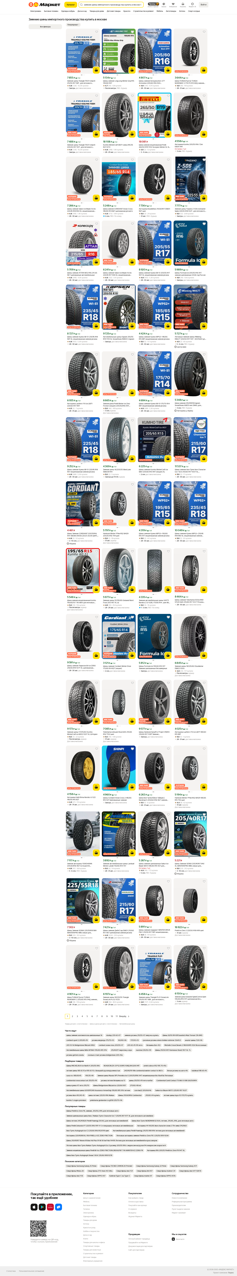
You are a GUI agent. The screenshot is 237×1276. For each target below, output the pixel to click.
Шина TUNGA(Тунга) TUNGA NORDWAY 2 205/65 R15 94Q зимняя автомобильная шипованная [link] (82, 998)
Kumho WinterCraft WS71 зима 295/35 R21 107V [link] (118, 146)
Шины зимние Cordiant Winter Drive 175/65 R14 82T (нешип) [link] (117, 667)
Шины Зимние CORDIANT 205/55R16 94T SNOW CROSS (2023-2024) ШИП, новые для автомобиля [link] (82, 535)
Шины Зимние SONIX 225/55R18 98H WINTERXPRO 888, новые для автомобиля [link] (82, 931)
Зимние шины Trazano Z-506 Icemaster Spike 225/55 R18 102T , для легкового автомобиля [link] (190, 210)
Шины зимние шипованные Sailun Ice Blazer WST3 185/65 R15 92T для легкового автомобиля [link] (153, 865)
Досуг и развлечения (91, 1198)
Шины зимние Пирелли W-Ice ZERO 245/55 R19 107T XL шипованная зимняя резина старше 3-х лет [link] (81, 667)
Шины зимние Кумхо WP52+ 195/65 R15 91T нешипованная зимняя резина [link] (154, 535)
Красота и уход (89, 1228)
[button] (73, 25)
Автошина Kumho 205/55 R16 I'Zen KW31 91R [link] (189, 145)
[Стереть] (141, 4)
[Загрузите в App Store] (34, 1210)
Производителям (179, 1205)
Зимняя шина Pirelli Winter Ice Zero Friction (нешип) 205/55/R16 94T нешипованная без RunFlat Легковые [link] (118, 405)
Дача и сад (87, 1235)
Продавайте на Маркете (138, 1243)
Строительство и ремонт (93, 1254)
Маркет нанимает (179, 1213)
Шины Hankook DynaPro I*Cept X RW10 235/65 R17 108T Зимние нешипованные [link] (154, 733)
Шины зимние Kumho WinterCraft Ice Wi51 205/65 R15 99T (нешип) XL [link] (153, 471)
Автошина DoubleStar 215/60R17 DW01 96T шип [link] (154, 210)
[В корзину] (96, 70)
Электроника (88, 1213)
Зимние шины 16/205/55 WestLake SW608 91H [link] (117, 471)
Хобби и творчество (91, 1231)
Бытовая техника (90, 1205)
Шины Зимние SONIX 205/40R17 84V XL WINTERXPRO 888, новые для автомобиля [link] (189, 865)
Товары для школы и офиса (94, 1242)
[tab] (36, 11)
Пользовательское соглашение (31, 1271)
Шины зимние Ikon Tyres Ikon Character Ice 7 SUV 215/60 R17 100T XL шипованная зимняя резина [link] (190, 471)
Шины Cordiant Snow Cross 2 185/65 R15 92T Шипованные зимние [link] (117, 799)
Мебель (86, 1202)
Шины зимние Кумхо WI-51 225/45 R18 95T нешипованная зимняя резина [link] (82, 471)
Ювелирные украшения (92, 1261)
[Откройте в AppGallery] (50, 1210)
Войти (204, 4)
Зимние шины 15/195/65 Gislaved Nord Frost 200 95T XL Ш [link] (118, 601)
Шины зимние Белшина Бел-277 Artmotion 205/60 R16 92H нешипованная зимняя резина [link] (152, 82)
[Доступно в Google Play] (42, 1210)
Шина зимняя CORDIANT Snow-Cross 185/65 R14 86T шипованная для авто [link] (118, 210)
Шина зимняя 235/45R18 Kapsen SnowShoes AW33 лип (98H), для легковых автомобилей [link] (188, 404)
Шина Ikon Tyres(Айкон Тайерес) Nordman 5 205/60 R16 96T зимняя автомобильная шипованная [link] (153, 799)
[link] (84, 1035)
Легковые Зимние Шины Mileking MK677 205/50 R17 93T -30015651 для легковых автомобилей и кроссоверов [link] (190, 338)
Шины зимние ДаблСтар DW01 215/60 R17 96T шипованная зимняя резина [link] (118, 931)
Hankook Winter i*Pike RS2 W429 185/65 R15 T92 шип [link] (190, 799)
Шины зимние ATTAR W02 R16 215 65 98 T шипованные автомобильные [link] (82, 274)
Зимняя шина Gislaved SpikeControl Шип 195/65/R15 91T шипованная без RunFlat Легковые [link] (190, 998)
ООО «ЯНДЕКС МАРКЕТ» (224, 1269)
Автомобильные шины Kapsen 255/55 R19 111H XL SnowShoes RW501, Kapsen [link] (118, 338)
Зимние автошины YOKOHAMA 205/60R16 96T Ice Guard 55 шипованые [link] (79, 865)
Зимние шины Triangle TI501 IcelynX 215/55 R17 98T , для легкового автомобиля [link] (81, 82)
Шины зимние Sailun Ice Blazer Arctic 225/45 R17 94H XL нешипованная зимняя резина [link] (117, 274)
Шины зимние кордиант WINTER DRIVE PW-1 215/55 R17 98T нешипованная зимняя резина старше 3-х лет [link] (154, 931)
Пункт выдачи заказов (181, 1209)
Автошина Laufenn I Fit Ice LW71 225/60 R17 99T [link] (79, 405)
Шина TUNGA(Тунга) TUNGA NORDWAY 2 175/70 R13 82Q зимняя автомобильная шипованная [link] (189, 82)
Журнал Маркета (135, 1216)
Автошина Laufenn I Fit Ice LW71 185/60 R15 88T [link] (190, 733)
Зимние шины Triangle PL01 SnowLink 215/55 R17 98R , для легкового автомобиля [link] (154, 998)
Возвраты (132, 1213)
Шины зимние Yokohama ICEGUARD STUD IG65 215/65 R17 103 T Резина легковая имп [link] (189, 601)
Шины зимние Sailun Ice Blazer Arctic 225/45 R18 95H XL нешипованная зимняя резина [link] (81, 210)
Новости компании (179, 1198)
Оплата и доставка (135, 1202)
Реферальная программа (182, 1202)
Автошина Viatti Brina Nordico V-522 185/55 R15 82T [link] (81, 798)
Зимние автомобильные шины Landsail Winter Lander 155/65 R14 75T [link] (118, 865)
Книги (85, 1239)
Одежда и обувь (89, 1216)
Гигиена (86, 1209)
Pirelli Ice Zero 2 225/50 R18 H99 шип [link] (189, 930)
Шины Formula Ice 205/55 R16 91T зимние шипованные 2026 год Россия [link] (190, 274)
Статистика (11, 1271)
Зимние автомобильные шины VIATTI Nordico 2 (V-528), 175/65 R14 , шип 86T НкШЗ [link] (154, 601)
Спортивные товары (91, 1246)
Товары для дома (90, 1220)
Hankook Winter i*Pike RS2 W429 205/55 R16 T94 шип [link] (115, 535)
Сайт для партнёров (136, 1250)
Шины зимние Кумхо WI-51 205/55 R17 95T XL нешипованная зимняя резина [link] (154, 274)
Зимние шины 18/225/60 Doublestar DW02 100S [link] (189, 667)
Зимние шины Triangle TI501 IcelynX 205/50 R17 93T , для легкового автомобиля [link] (81, 146)
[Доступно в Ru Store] (58, 1210)
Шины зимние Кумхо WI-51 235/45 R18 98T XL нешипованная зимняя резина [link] (82, 338)
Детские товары (89, 1257)
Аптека (86, 1224)
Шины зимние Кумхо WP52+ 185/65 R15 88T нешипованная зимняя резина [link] (154, 338)
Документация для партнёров (140, 1246)
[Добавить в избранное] (96, 32)
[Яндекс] (231, 1273)
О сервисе (132, 1209)
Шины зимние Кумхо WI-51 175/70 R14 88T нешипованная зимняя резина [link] (154, 405)
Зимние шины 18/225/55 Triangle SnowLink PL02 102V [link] (116, 998)
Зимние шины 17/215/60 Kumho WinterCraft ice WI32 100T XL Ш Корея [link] (82, 733)
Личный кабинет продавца (139, 1239)
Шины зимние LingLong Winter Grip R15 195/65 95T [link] (118, 82)
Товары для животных (92, 1250)
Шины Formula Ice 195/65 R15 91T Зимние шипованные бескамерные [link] (153, 667)
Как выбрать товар (135, 1198)
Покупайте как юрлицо (137, 1205)
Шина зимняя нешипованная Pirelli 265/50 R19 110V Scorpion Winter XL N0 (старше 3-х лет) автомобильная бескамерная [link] (154, 146)
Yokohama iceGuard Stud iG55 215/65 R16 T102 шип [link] (117, 733)
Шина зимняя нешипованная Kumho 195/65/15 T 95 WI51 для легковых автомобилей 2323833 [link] (81, 601)
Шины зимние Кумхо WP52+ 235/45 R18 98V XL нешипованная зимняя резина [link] (189, 535)
